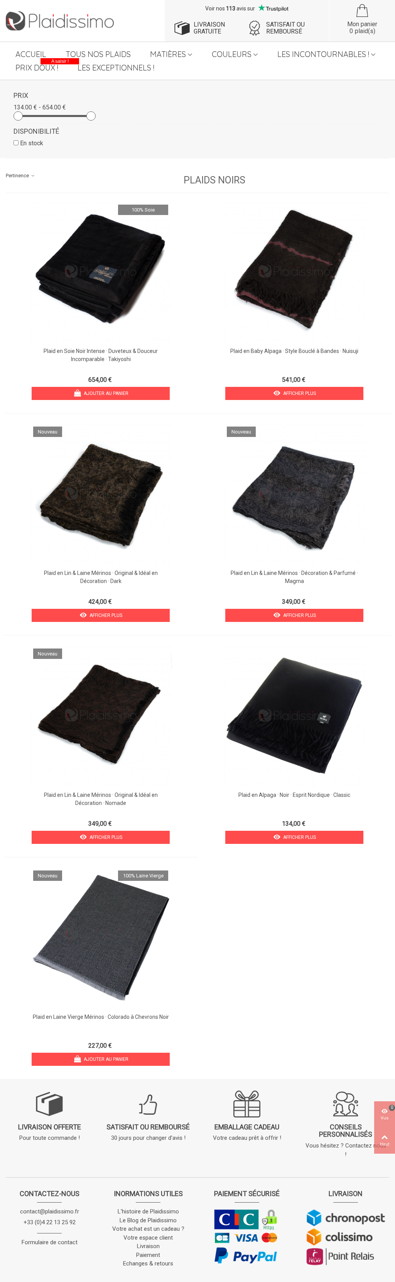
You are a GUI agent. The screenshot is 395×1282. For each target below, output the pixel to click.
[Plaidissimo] (60, 20)
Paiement (148, 1255)
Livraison (148, 1246)
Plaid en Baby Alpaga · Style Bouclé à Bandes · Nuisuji (294, 351)
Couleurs (232, 54)
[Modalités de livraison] (345, 1236)
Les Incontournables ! (323, 54)
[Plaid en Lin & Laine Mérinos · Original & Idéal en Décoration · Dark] (100, 494)
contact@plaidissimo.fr (49, 1211)
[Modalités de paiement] (246, 1236)
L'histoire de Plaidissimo (148, 1211)
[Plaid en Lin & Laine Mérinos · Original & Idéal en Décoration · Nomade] (100, 716)
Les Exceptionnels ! (116, 67)
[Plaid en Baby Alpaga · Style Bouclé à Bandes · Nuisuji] (294, 272)
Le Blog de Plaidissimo (148, 1220)
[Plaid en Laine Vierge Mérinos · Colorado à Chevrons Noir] (100, 938)
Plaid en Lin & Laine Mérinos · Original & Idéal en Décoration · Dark (101, 577)
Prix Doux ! (41, 66)
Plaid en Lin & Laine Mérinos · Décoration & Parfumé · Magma (294, 577)
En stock (31, 143)
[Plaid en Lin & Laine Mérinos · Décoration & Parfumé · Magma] (294, 494)
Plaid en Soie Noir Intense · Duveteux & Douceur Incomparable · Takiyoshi (101, 355)
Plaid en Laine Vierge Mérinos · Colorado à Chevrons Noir (101, 1017)
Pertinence (18, 175)
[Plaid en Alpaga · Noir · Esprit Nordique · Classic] (294, 716)
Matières (168, 54)
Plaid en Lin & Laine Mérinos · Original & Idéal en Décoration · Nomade (101, 799)
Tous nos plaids (98, 54)
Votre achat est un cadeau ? (148, 1228)
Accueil (30, 54)
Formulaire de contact (50, 1242)
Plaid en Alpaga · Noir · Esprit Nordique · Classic (294, 795)
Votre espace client (148, 1237)
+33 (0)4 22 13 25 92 (50, 1222)
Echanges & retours (148, 1263)
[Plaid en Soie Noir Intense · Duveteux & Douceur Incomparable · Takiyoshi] (100, 272)
